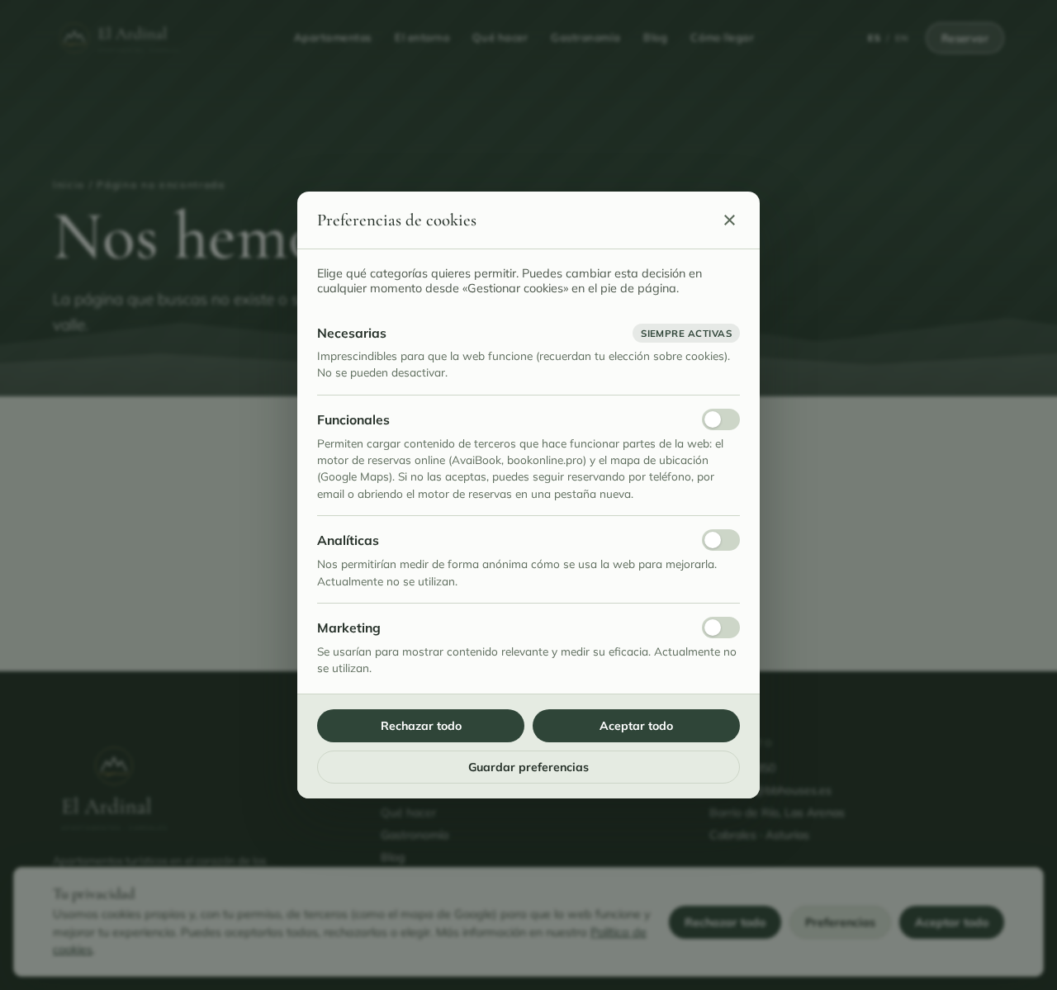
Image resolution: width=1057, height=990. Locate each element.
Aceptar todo (636, 725)
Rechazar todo (421, 725)
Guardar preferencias (528, 767)
